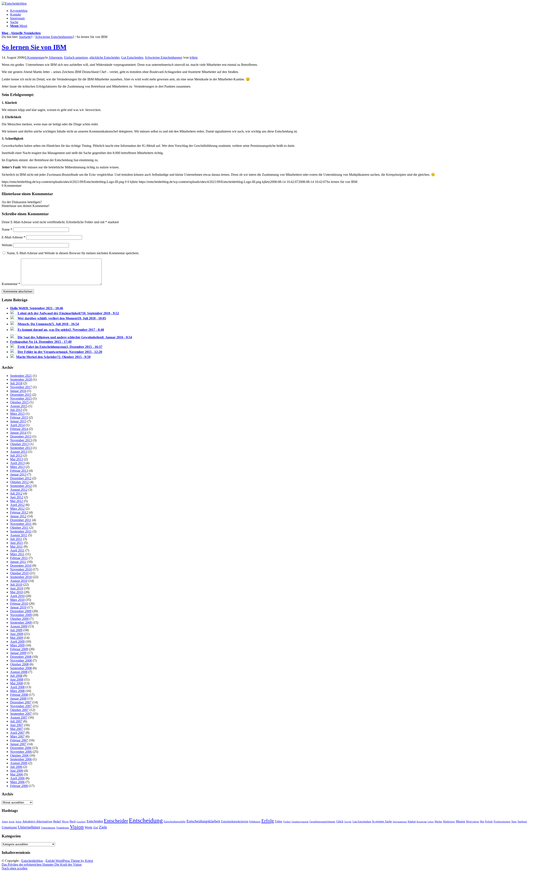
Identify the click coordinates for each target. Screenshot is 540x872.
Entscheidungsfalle (175, 821)
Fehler (278, 821)
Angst (5, 821)
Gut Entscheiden (132, 57)
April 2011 (17, 550)
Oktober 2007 (19, 710)
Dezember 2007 (20, 702)
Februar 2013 (19, 470)
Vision (77, 827)
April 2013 (17, 463)
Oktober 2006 (19, 755)
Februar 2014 (19, 429)
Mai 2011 (16, 546)
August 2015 (18, 406)
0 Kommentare (35, 57)
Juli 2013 (16, 455)
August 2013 (18, 451)
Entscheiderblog (32, 861)
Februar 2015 (19, 417)
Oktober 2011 (19, 527)
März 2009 (17, 645)
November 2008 (21, 660)
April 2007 (17, 732)
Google (347, 822)
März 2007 (17, 736)
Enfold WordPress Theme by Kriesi (69, 861)
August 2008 (18, 672)
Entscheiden (95, 821)
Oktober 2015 (19, 402)
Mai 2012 (16, 501)
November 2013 (21, 440)
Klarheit (412, 821)
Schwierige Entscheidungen (163, 57)
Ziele (103, 827)
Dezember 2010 (20, 565)
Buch (73, 821)
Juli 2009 (16, 630)
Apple (12, 821)
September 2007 (21, 713)
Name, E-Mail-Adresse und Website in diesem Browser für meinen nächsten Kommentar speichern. (73, 253)
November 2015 (21, 398)
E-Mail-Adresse (13, 237)
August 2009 (18, 626)
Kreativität (422, 822)
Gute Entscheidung (361, 821)
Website (7, 245)
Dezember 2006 (20, 748)
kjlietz (194, 57)
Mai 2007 (16, 729)
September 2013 (21, 448)
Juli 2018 (16, 383)
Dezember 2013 (20, 436)
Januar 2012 (18, 516)
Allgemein (55, 57)
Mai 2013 (16, 459)
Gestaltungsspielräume (322, 821)
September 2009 (21, 622)
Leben (431, 821)
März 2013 (17, 467)
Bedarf (57, 821)
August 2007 (18, 717)
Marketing (449, 821)
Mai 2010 (16, 592)
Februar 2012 (19, 512)
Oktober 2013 (19, 444)
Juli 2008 (16, 675)
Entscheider (116, 820)
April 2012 (17, 505)
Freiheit (287, 821)
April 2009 (17, 641)
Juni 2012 (16, 497)
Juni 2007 (16, 725)
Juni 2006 (16, 770)
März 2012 (17, 508)
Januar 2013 (18, 474)
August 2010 (18, 581)
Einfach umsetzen (76, 57)
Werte (88, 827)
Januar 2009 (18, 653)
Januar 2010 (18, 607)
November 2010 (21, 569)
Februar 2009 (19, 649)
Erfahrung (255, 821)
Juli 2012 (16, 493)
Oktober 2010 (19, 573)
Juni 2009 (16, 634)
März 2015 (17, 413)
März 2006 (17, 782)
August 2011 (18, 535)
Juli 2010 (16, 584)
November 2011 (21, 524)
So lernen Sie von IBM (34, 47)
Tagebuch (522, 821)
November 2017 (21, 387)
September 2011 (21, 531)
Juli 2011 (16, 539)
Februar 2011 (19, 558)
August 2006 (18, 763)
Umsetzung (9, 827)
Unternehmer (29, 827)
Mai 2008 (16, 683)
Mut (482, 821)
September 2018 (21, 379)
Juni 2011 (16, 543)
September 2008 (21, 668)
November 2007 (21, 706)
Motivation (472, 821)
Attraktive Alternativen (37, 821)
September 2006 (21, 759)
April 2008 (17, 687)
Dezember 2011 (20, 520)
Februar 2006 (19, 786)
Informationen (400, 822)
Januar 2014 (18, 432)
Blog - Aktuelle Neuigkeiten (21, 33)
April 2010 (17, 596)
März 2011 (17, 554)
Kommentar (11, 284)
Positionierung (502, 821)
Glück (339, 821)
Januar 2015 (18, 421)
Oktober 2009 (19, 619)
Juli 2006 (16, 767)
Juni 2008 (16, 679)
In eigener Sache (382, 821)
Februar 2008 (19, 694)
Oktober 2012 (19, 482)
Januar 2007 (18, 744)
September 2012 (21, 486)
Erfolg (267, 820)
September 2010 (21, 577)
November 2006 (21, 751)
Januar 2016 (18, 391)
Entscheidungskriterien (234, 821)
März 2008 (17, 691)
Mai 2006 (16, 774)
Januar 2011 (18, 562)
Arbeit (18, 821)
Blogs (65, 821)
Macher (438, 821)
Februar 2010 (19, 603)
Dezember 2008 (20, 656)
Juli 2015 (16, 410)
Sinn (514, 821)
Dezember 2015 (20, 394)
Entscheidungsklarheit (203, 821)
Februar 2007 (19, 740)
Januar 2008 (18, 698)
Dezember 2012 (20, 478)
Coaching (81, 822)
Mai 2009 (16, 637)
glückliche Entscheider (104, 57)
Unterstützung (48, 827)
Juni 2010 (16, 588)
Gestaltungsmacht (300, 822)
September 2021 (21, 375)
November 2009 (21, 615)
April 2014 (17, 425)
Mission (460, 821)
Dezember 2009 (20, 611)
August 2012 (18, 489)
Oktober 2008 (19, 664)
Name (7, 229)
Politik (489, 821)
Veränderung (62, 827)
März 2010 (17, 600)
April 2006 (17, 778)
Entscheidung (146, 820)
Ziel (95, 827)
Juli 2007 (16, 721)
